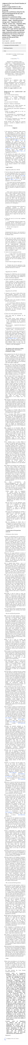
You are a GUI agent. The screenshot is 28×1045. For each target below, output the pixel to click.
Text (5, 51)
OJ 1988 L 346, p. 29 (20, 151)
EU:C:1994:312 (21, 773)
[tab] (14, 45)
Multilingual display (8, 48)
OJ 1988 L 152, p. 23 (19, 140)
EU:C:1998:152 (13, 721)
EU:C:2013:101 (21, 814)
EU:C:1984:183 (13, 772)
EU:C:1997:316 (8, 776)
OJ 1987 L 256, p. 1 (12, 338)
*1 (17, 58)
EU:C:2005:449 (21, 779)
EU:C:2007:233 (21, 723)
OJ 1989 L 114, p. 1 (14, 179)
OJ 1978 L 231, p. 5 (15, 137)
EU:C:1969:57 (8, 717)
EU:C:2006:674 (8, 812)
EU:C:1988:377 (21, 719)
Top (5, 1039)
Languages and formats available (11, 45)
